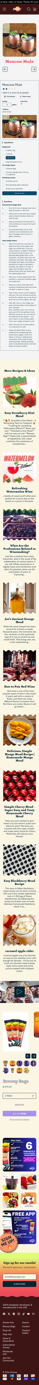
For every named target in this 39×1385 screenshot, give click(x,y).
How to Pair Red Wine (19, 686)
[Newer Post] (33, 69)
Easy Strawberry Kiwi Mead (19, 414)
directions (8, 201)
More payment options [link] (19, 1119)
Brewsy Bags (9, 1326)
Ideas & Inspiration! (8, 1339)
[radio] (3, 89)
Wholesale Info (8, 1352)
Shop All (7, 1330)
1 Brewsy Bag (11, 168)
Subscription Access (9, 1346)
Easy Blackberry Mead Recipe (19, 882)
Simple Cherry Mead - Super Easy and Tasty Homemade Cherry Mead (19, 811)
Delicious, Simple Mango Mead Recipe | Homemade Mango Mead (19, 755)
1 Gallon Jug (10, 150)
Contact (26, 1326)
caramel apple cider (19, 951)
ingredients (8, 142)
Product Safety (26, 1331)
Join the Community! (8, 1359)
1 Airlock (9, 154)
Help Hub (7, 1334)
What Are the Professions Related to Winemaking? (19, 549)
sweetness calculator (24, 244)
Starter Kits (8, 1322)
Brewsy (13, 1372)
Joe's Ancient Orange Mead (19, 620)
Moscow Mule (12, 85)
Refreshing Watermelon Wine (19, 490)
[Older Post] (5, 69)
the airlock (17, 285)
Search (25, 1322)
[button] (29, 9)
